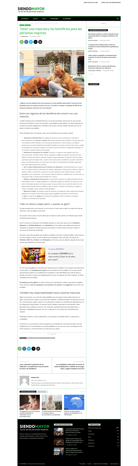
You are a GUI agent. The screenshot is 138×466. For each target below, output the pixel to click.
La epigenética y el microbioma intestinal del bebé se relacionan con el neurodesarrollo (30, 413)
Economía (67, 19)
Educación (91, 443)
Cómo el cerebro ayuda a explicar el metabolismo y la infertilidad (73, 413)
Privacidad (82, 463)
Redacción (25, 36)
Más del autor (42, 391)
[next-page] (83, 392)
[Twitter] (31, 42)
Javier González (93, 40)
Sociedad (24, 19)
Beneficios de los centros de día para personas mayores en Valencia (102, 67)
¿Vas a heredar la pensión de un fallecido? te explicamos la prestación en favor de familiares (34, 366)
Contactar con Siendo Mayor (111, 2)
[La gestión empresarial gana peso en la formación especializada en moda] (59, 431)
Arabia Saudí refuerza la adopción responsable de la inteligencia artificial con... (74, 440)
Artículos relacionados (28, 391)
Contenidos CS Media (94, 70)
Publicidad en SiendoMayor (100, 463)
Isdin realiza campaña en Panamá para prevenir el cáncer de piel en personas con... (102, 57)
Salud (35, 19)
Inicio (21, 23)
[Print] (40, 42)
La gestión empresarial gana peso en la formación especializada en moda (74, 430)
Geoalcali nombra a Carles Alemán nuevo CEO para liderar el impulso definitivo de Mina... (103, 36)
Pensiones (54, 19)
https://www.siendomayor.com (38, 380)
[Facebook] (26, 42)
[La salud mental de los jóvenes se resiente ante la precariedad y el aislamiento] (52, 402)
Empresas (91, 440)
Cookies (89, 463)
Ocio (44, 19)
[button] (117, 18)
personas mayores (49, 338)
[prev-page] (81, 392)
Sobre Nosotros (114, 463)
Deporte (26, 23)
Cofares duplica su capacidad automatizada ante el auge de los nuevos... (74, 450)
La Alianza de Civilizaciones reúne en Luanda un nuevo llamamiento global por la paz (103, 46)
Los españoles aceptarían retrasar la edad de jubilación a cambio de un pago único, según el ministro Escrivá (69, 366)
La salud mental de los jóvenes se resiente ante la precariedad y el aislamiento (51, 413)
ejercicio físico (32, 338)
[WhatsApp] (22, 42)
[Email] (36, 42)
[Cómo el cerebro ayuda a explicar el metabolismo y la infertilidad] (74, 402)
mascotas (40, 338)
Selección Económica (94, 428)
